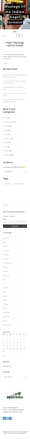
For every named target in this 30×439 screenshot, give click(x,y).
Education (5, 126)
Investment (6, 275)
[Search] (19, 35)
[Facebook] (10, 418)
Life (4, 283)
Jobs (4, 279)
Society (5, 146)
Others (5, 118)
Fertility (5, 134)
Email (4, 219)
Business (5, 142)
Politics (5, 308)
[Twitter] (7, 418)
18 (7, 345)
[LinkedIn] (4, 418)
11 (7, 342)
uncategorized (7, 155)
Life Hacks (6, 151)
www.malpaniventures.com (16, 410)
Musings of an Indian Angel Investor (19, 431)
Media (4, 292)
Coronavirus (6, 138)
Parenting (5, 304)
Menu (15, 32)
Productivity (6, 312)
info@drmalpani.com (12, 407)
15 (21, 342)
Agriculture (6, 238)
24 (3, 348)
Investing (5, 271)
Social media (6, 316)
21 (17, 345)
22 (21, 345)
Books (4, 242)
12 (10, 342)
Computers (7, 184)
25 (7, 348)
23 (24, 345)
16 (24, 342)
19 (10, 345)
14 (17, 342)
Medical (5, 130)
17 (3, 345)
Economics (6, 255)
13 (14, 342)
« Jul (4, 356)
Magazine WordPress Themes (11, 433)
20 (14, 345)
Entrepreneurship (7, 122)
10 (3, 342)
